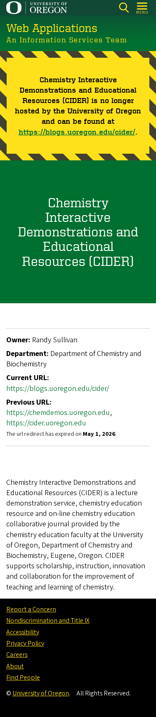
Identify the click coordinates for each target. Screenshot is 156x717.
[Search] (124, 7)
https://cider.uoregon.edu (46, 423)
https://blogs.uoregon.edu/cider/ (77, 132)
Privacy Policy (25, 643)
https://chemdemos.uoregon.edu (58, 413)
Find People (23, 677)
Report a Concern (31, 609)
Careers (16, 654)
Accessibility (22, 632)
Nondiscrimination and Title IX (47, 620)
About (15, 666)
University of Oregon (40, 693)
